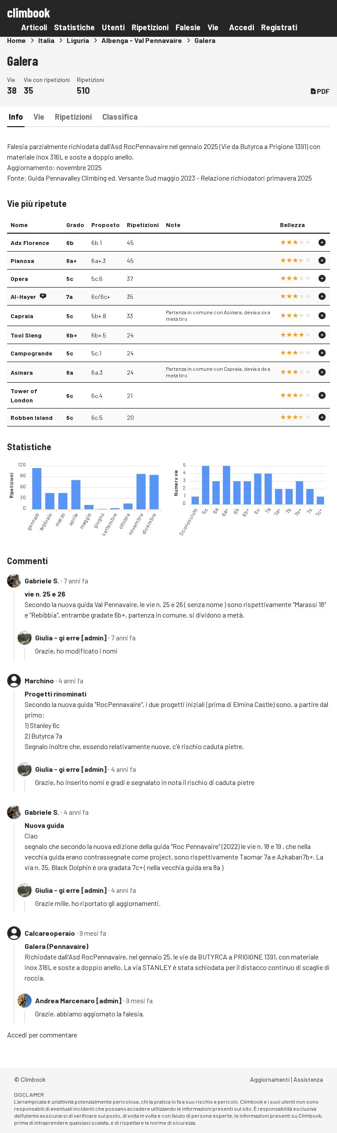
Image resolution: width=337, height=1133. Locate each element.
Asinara (22, 372)
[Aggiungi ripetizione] (322, 242)
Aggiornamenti (270, 1079)
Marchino (39, 680)
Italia (46, 40)
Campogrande (31, 353)
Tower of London (24, 395)
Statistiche (74, 27)
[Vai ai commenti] (43, 296)
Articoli (34, 27)
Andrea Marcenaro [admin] (78, 1000)
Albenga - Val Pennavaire (141, 40)
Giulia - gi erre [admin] (71, 637)
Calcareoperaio (50, 933)
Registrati (279, 27)
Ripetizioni (150, 27)
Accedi (241, 27)
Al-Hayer (23, 296)
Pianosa (22, 260)
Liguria (78, 40)
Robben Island (32, 417)
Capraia (22, 316)
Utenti (113, 27)
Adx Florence (30, 242)
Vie (213, 27)
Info (16, 116)
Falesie (188, 27)
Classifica (120, 116)
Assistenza (308, 1079)
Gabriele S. (42, 580)
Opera (19, 278)
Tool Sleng (26, 335)
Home (16, 40)
